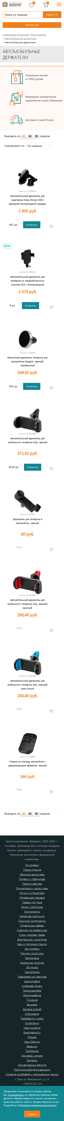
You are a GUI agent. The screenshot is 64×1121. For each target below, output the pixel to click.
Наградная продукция (32, 916)
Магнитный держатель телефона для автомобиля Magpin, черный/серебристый (27, 361)
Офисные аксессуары (32, 874)
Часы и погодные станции (32, 944)
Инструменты (32, 911)
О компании (32, 1023)
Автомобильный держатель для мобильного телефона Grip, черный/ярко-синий (27, 684)
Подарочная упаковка (32, 897)
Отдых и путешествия (32, 893)
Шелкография (32, 981)
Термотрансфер (32, 990)
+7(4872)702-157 (32, 1083)
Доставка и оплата (32, 1055)
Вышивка (32, 1004)
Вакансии (32, 1046)
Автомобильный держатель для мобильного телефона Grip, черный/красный (27, 603)
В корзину (31, 224)
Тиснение (32, 1000)
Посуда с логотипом (32, 953)
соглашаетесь (16, 1095)
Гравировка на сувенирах (32, 976)
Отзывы (32, 1037)
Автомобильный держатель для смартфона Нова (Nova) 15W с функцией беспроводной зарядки (27, 199)
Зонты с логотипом (32, 907)
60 (30, 136)
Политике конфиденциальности (37, 1105)
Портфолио (32, 1051)
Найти (50, 14)
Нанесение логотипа (32, 962)
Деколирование (32, 995)
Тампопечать (32, 972)
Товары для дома (32, 902)
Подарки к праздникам (32, 879)
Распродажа (32, 958)
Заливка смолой (32, 1009)
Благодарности (32, 1032)
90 (36, 136)
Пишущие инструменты (32, 921)
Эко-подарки (32, 948)
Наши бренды (32, 1041)
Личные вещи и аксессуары (32, 888)
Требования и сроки (32, 1018)
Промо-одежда (32, 869)
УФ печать (32, 967)
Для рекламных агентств (32, 1065)
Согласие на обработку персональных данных (32, 1074)
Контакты (32, 1060)
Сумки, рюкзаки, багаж (32, 935)
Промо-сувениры (32, 883)
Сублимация (32, 1014)
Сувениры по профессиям (32, 930)
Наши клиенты (32, 1027)
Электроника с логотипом (32, 939)
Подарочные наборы (32, 925)
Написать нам (32, 24)
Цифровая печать (32, 986)
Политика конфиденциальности (32, 1069)
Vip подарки (32, 865)
